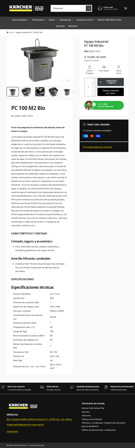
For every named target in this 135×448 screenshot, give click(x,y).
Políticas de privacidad (92, 419)
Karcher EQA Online (20, 445)
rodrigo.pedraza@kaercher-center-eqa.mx (25, 424)
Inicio (11, 32)
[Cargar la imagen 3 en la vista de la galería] (40, 91)
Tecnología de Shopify (36, 445)
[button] (125, 8)
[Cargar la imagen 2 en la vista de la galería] (26, 91)
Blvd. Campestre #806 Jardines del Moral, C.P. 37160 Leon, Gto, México (39, 419)
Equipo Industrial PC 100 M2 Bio (29, 32)
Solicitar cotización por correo (111, 91)
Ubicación (86, 415)
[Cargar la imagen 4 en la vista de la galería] (53, 91)
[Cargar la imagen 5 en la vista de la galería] (67, 91)
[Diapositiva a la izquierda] (62, 80)
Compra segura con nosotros (99, 147)
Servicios (86, 412)
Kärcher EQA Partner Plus (93, 408)
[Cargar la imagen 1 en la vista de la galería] (13, 91)
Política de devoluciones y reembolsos (99, 430)
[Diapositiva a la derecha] (68, 80)
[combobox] (71, 8)
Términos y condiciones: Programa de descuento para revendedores (103, 424)
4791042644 (12, 431)
